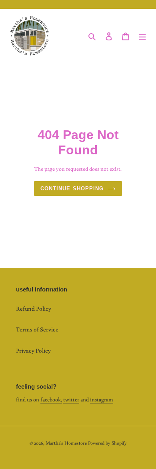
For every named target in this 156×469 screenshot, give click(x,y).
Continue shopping (72, 189)
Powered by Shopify (107, 443)
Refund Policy (33, 308)
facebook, (51, 399)
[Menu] (142, 35)
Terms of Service (37, 329)
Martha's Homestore (66, 443)
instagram (101, 399)
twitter (71, 399)
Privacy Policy (33, 350)
